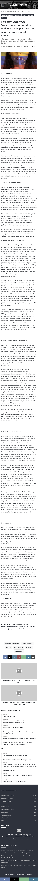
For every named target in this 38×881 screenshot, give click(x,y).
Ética (9, 647)
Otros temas (5, 806)
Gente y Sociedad (28, 15)
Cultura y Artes (6, 801)
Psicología (5, 818)
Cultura (4, 804)
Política (4, 18)
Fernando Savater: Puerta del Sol (25, 850)
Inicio (4, 11)
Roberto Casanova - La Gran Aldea (11, 46)
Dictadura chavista (12, 643)
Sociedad (19, 651)
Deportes (5, 812)
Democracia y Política (12, 11)
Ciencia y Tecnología (8, 809)
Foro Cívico (19, 647)
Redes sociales (6, 815)
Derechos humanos (24, 11)
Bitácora (4, 820)
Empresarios (27, 643)
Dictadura (18, 15)
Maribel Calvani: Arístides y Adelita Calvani (23, 853)
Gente (29, 647)
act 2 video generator (7, 865)
